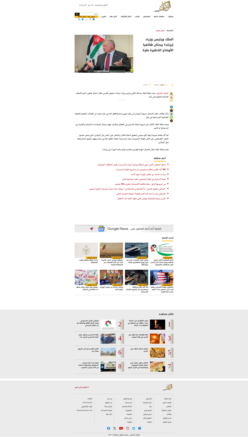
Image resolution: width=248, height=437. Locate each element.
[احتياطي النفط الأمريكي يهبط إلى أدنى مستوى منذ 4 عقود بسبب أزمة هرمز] (161, 277)
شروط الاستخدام (106, 410)
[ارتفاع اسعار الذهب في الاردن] (157, 353)
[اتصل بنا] (79, 19)
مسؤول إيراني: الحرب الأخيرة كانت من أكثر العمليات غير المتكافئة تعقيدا (112, 262)
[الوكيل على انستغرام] (127, 428)
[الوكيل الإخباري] (163, 6)
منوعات (149, 421)
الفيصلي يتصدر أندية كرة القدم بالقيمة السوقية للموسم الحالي (141, 194)
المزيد (103, 16)
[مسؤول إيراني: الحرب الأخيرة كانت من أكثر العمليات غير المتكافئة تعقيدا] (111, 250)
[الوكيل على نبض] (139, 428)
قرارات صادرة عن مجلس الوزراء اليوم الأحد (148, 174)
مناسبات (129, 414)
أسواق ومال (167, 285)
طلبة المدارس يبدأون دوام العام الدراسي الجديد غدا (89, 336)
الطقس (168, 406)
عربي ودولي (142, 258)
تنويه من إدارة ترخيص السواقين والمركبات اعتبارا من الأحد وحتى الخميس (88, 365)
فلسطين (146, 16)
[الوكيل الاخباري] (167, 387)
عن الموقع (108, 402)
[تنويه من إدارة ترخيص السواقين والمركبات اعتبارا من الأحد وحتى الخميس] (108, 367)
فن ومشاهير (127, 398)
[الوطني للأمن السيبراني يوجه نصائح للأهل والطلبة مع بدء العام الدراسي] (108, 325)
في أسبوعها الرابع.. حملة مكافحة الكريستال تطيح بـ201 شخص (140, 184)
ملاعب (137, 16)
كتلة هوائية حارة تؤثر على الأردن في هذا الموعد (138, 336)
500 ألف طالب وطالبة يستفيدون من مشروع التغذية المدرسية (141, 170)
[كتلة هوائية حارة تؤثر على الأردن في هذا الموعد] (157, 339)
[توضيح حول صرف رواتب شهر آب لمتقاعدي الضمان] (86, 277)
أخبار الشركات (126, 16)
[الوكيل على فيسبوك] (108, 428)
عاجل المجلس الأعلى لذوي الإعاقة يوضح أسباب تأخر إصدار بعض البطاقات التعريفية (132, 165)
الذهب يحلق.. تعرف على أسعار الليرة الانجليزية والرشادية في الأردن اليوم (138, 365)
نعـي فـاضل (128, 418)
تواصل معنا (108, 406)
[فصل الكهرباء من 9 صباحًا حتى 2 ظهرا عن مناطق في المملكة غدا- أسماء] (157, 325)
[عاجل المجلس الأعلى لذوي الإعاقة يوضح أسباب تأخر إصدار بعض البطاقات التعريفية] (161, 250)
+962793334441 (87, 402)
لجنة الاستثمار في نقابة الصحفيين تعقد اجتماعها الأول (144, 179)
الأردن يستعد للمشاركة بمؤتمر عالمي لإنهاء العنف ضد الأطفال (141, 199)
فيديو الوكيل (167, 421)
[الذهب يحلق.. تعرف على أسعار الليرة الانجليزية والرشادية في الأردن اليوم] (157, 367)
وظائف (169, 414)
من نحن (109, 398)
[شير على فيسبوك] (171, 107)
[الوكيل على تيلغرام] (133, 428)
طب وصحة (128, 402)
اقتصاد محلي (167, 402)
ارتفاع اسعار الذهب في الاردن (139, 350)
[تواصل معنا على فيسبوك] (83, 19)
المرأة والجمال (127, 406)
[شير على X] (171, 110)
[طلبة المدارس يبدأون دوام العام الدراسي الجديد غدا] (108, 339)
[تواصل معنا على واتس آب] (86, 19)
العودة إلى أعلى (81, 387)
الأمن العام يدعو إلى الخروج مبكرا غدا (88, 350)
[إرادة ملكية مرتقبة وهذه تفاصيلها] (86, 250)
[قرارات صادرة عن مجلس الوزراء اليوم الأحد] (111, 277)
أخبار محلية (160, 30)
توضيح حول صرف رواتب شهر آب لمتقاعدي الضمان (87, 288)
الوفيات (129, 421)
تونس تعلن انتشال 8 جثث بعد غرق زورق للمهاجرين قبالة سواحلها (137, 262)
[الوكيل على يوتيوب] (121, 428)
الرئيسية (170, 30)
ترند (150, 406)
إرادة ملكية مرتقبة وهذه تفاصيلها (88, 261)
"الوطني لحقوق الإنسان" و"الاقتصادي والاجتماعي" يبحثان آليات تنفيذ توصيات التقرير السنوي (127, 189)
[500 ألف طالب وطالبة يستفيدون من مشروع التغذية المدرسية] (136, 277)
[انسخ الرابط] (171, 120)
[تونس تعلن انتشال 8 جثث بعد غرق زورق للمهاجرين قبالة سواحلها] (136, 250)
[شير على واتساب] (171, 117)
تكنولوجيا (129, 410)
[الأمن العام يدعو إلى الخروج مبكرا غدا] (108, 353)
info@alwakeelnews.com (84, 410)
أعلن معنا (113, 16)
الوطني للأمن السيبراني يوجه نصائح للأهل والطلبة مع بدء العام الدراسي (88, 323)
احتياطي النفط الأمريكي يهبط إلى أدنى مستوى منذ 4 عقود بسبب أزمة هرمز (162, 289)
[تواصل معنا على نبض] (94, 19)
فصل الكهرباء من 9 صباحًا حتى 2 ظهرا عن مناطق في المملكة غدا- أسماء (138, 323)
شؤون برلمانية (166, 410)
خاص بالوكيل (91, 258)
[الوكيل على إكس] (114, 428)
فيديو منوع (148, 410)
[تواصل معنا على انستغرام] (90, 19)
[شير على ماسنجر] (171, 114)
